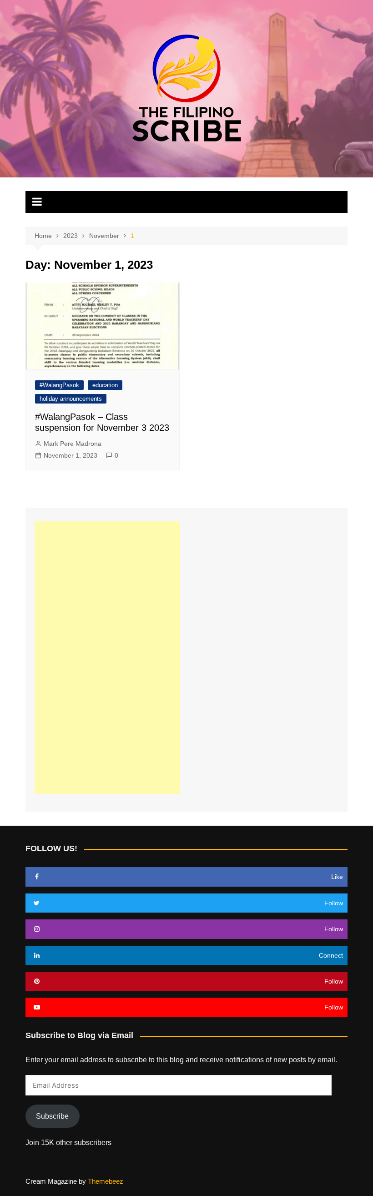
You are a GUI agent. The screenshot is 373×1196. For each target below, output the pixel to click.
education (105, 385)
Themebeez (105, 1181)
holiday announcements (71, 398)
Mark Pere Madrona (72, 443)
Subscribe (52, 1116)
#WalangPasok (59, 385)
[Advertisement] (107, 657)
